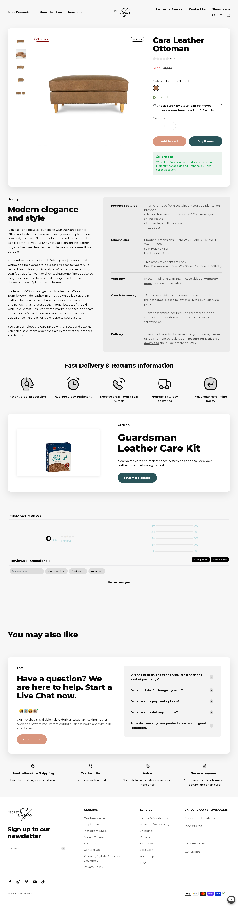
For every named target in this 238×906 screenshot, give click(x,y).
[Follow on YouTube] (35, 882)
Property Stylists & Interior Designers (102, 858)
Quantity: (159, 118)
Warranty (146, 843)
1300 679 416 (193, 826)
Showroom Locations (200, 818)
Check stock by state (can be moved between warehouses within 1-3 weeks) (186, 108)
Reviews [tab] (19, 561)
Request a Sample (169, 9)
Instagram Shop (95, 830)
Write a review (220, 559)
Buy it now (206, 141)
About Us (90, 843)
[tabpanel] (119, 593)
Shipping (146, 830)
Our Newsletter (95, 818)
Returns (145, 837)
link (193, 299)
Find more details (137, 477)
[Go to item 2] (21, 54)
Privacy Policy (93, 867)
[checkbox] (96, 571)
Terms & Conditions (154, 818)
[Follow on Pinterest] (26, 882)
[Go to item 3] (21, 67)
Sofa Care (146, 849)
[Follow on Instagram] (18, 882)
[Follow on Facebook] (10, 882)
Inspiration (76, 12)
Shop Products (19, 12)
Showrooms (221, 9)
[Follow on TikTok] (43, 882)
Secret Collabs (94, 837)
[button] (174, 526)
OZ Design (192, 851)
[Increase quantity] (171, 126)
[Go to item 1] (21, 41)
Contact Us (197, 9)
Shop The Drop (50, 12)
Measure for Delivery (154, 824)
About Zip (147, 856)
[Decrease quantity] (157, 126)
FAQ (143, 862)
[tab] (40, 561)
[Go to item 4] (21, 80)
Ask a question (201, 559)
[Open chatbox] (231, 900)
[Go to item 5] (21, 93)
